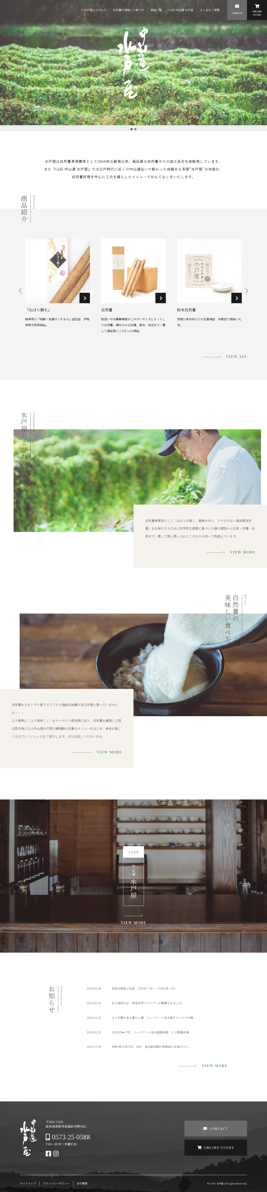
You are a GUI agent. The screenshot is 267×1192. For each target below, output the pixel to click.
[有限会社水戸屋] (28, 1155)
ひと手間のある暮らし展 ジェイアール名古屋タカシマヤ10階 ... (155, 1017)
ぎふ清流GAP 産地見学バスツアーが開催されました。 (148, 1003)
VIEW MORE (242, 551)
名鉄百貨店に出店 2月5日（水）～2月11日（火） (144, 988)
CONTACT (218, 1128)
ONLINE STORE (219, 1147)
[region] (133, 65)
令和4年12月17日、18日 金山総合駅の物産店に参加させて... (151, 1046)
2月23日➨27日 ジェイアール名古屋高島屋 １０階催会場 (150, 1032)
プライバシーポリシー (56, 1183)
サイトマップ (28, 1183)
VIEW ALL (236, 356)
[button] (6, 62)
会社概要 (82, 1183)
